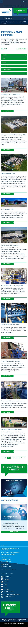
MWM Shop (7, 576)
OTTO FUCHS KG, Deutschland (9, 245)
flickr (5, 584)
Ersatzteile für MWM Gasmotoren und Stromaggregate (10, 548)
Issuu (5, 586)
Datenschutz (11, 6)
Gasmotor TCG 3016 (6, 556)
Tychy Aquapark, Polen (7, 209)
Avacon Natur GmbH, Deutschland (10, 361)
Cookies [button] (16, 6)
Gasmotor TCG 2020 (6, 559)
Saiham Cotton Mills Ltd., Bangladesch (11, 285)
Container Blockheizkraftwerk (8, 569)
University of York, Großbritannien (10, 94)
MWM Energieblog (8, 591)
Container (6, 66)
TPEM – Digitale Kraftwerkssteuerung (10, 552)
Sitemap (23, 620)
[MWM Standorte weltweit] (14, 496)
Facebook (6, 579)
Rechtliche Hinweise (12, 619)
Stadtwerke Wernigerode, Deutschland (11, 429)
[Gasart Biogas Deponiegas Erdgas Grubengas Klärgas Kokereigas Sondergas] (14, 58)
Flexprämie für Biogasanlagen (8, 554)
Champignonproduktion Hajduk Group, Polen (13, 134)
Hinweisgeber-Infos (22, 6)
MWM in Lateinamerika (10, 596)
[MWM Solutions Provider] (14, 519)
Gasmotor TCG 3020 (6, 561)
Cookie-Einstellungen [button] (7, 620)
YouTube (6, 589)
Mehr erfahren (7, 111)
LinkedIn (6, 581)
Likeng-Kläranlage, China (8, 173)
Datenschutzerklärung (21, 619)
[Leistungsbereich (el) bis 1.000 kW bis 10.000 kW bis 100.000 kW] (14, 69)
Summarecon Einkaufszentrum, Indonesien (12, 401)
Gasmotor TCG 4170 (6, 564)
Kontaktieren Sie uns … (9, 607)
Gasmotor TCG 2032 (6, 566)
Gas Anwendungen (10, 21)
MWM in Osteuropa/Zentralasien (12, 594)
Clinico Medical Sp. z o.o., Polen (10, 324)
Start (3, 21)
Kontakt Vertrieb (14, 468)
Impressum (5, 6)
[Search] (1, 1)
